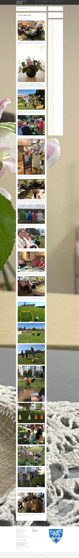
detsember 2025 (52, 28)
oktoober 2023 (52, 50)
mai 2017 (51, 125)
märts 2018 (51, 114)
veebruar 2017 (52, 129)
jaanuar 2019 (51, 105)
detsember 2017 (52, 118)
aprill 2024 (51, 45)
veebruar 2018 (52, 116)
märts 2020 (51, 88)
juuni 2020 (51, 84)
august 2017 (51, 121)
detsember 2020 (52, 80)
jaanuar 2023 (51, 57)
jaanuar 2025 (51, 33)
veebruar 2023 (52, 55)
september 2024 (52, 38)
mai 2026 (51, 24)
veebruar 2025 (52, 32)
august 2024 (51, 40)
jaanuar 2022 (51, 66)
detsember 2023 (52, 49)
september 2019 (52, 95)
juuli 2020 (51, 83)
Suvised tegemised (24, 15)
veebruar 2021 (52, 78)
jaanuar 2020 (51, 91)
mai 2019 (51, 100)
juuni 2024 (51, 42)
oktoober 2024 (52, 37)
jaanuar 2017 (51, 130)
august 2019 (51, 96)
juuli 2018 (51, 112)
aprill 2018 (51, 113)
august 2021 (51, 71)
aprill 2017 (51, 126)
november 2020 (52, 82)
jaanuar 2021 (51, 79)
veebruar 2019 (52, 104)
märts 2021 (51, 76)
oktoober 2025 (52, 30)
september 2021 (52, 70)
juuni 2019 (51, 99)
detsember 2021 (52, 67)
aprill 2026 (51, 25)
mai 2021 (51, 74)
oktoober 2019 (52, 93)
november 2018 (52, 108)
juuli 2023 (51, 53)
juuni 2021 (51, 72)
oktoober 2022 (52, 59)
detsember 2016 (52, 131)
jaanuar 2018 (51, 117)
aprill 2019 (51, 101)
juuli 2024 (51, 41)
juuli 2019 (51, 97)
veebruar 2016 (52, 133)
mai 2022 (51, 62)
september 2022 (52, 61)
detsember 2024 (52, 34)
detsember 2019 (52, 92)
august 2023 (51, 51)
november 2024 (52, 36)
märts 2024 (51, 46)
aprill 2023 (51, 54)
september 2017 (52, 120)
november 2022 (52, 58)
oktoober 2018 (52, 109)
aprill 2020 (51, 87)
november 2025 (52, 29)
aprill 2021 (51, 75)
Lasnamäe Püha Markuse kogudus (21, 2)
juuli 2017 (51, 122)
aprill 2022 (51, 63)
